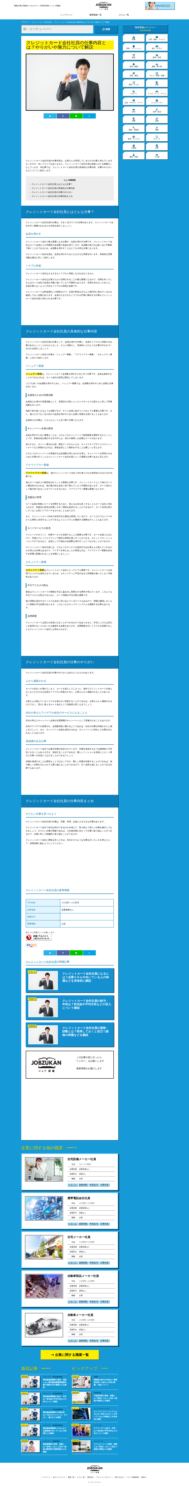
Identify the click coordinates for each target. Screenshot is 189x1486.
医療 (133, 39)
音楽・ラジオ (134, 85)
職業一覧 (71, 1477)
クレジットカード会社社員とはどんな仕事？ (52, 184)
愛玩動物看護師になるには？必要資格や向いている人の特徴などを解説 (54, 1430)
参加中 (143, 1477)
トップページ (66, 15)
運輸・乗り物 (157, 66)
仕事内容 (104, 1185)
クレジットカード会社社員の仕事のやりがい (52, 192)
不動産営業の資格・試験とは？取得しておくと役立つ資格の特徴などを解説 (105, 1398)
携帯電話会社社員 (79, 1198)
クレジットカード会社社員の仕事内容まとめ (52, 196)
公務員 (133, 148)
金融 (157, 121)
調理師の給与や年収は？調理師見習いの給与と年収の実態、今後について (105, 1382)
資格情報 (83, 1185)
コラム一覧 (124, 15)
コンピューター (157, 103)
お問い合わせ (119, 1477)
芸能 (157, 85)
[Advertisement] (70, 138)
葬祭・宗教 (134, 157)
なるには (72, 1185)
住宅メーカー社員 (79, 1237)
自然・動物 (134, 66)
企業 (64, 924)
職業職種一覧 (95, 15)
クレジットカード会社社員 (41, 22)
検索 (107, 29)
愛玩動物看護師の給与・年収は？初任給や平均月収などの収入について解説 (54, 1399)
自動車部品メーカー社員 (83, 1276)
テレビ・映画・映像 (156, 75)
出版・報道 (134, 75)
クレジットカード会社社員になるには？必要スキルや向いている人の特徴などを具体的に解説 (85, 977)
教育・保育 (157, 57)
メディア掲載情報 (132, 1477)
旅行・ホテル (157, 48)
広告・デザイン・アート (134, 103)
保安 (133, 112)
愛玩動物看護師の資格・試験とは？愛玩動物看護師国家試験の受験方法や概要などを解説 (54, 1383)
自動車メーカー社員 (80, 1315)
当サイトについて (59, 1477)
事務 (157, 130)
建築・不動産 (134, 130)
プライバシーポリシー (104, 1477)
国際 (133, 121)
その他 (156, 157)
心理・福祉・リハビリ (156, 39)
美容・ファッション (133, 48)
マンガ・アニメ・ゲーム (157, 94)
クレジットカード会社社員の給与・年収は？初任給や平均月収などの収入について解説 (86, 1004)
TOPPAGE (25, 22)
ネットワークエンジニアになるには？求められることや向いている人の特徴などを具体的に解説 (105, 1415)
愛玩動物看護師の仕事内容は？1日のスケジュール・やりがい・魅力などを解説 (55, 1414)
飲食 (133, 57)
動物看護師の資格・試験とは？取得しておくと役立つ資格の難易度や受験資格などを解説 (54, 1448)
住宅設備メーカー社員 (82, 1159)
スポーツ (133, 94)
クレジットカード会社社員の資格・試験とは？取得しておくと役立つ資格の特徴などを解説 (85, 1031)
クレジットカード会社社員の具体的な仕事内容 (53, 188)
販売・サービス (134, 139)
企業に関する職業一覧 (72, 1355)
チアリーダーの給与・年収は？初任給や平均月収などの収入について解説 (105, 1430)
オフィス (157, 139)
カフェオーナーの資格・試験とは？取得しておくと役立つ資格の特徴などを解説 (105, 1446)
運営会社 (90, 1477)
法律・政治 (157, 112)
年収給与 (94, 1185)
